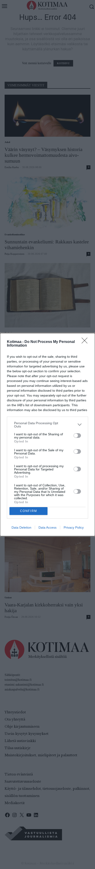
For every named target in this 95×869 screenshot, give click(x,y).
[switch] (77, 435)
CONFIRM (28, 511)
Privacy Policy (74, 527)
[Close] (86, 342)
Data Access (47, 527)
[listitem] (47, 424)
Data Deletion (21, 527)
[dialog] (47, 434)
